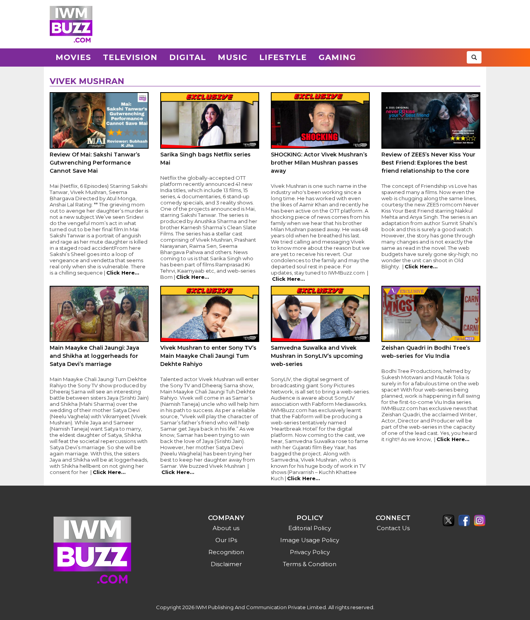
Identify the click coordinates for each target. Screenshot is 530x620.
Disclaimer (226, 564)
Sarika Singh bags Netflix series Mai (205, 158)
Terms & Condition (309, 564)
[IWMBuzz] (71, 24)
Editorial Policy (309, 528)
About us (226, 528)
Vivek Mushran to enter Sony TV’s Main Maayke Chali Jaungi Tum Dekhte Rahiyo (208, 356)
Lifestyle (283, 57)
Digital (187, 57)
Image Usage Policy (309, 540)
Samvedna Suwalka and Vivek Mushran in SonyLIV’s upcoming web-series (317, 356)
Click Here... (122, 273)
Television (130, 57)
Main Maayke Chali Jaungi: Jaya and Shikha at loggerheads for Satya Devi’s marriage (94, 356)
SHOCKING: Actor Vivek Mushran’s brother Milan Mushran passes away (319, 162)
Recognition (226, 552)
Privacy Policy (310, 552)
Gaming (337, 57)
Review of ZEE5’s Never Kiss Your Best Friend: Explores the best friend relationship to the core (428, 162)
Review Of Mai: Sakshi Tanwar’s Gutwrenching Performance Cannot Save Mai (95, 162)
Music (233, 57)
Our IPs (226, 540)
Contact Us (393, 528)
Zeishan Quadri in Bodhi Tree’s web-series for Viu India (425, 351)
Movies (73, 57)
